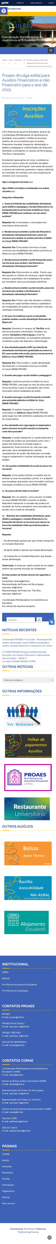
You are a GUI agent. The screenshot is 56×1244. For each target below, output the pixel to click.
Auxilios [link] (5, 1160)
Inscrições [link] (7, 1166)
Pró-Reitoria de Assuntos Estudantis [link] (19, 984)
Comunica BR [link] (20, 3)
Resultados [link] (7, 1172)
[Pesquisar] (39, 620)
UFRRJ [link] (5, 972)
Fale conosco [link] (8, 1203)
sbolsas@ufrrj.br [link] (17, 1084)
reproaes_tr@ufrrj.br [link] (19, 1103)
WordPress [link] (29, 1229)
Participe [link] (51, 3)
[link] (3, 11)
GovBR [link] (5, 3)
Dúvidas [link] (6, 1179)
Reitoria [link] (6, 978)
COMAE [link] (5, 1154)
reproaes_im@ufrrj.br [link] (19, 1093)
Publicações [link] (8, 1185)
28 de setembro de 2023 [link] (14, 98)
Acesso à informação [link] (36, 3)
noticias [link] (29, 98)
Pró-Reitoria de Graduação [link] (15, 991)
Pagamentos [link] (8, 1191)
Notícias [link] (6, 1197)
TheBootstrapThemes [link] (28, 1232)
